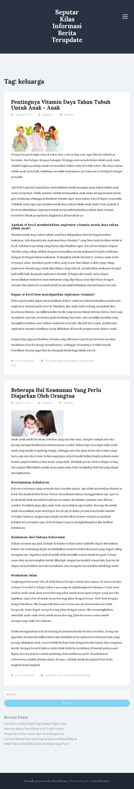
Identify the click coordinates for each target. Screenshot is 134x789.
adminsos (47, 114)
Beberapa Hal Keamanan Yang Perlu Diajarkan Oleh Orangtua (56, 393)
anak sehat (63, 675)
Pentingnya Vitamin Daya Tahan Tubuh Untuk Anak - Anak (60, 105)
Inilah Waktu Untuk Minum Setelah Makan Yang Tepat (36, 743)
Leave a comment (24, 360)
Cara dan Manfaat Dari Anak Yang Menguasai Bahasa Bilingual (40, 739)
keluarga (74, 360)
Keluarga (69, 114)
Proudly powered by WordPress (45, 781)
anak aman (51, 675)
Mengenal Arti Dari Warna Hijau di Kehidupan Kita (34, 733)
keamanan (75, 675)
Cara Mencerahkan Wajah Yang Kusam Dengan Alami (35, 723)
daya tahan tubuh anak (57, 360)
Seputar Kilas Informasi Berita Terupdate (67, 26)
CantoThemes (99, 781)
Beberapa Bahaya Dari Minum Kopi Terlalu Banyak (34, 728)
